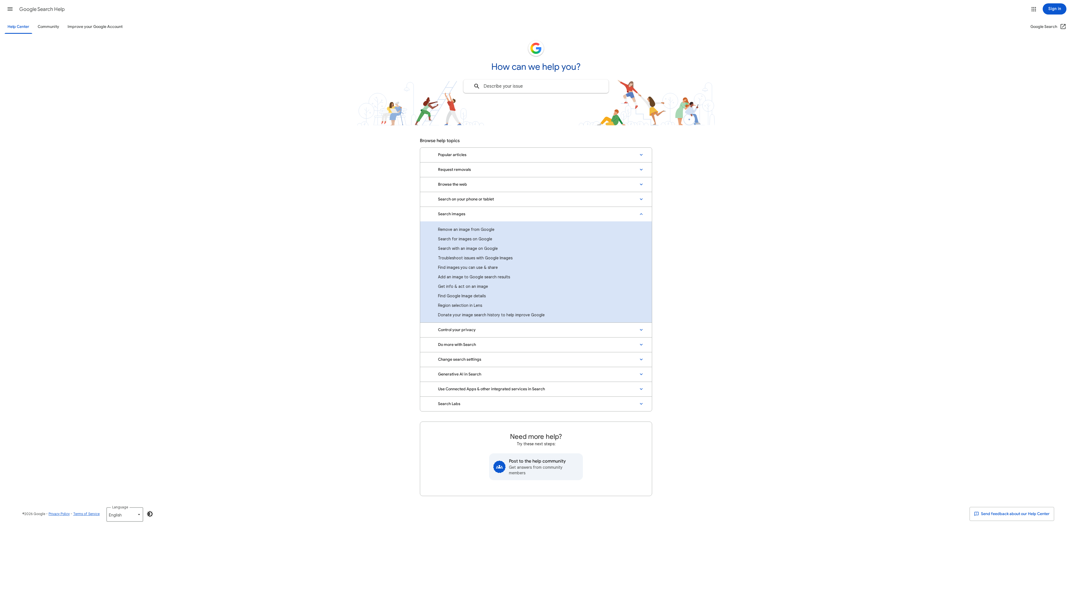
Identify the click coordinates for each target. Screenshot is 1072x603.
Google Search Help (42, 9)
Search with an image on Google (468, 248)
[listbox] (124, 514)
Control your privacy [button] (457, 329)
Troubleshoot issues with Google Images (475, 257)
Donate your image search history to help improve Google (491, 314)
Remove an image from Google (466, 229)
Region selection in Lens (460, 305)
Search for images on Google (465, 238)
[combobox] (536, 86)
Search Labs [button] (449, 403)
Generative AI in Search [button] (459, 374)
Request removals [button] (454, 169)
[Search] (477, 86)
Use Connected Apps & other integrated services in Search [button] (491, 389)
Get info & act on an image (463, 286)
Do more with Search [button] (457, 344)
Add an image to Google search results (474, 276)
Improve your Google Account (95, 26)
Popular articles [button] (452, 154)
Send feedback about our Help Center (1015, 513)
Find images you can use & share (468, 267)
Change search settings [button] (459, 359)
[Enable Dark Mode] (150, 514)
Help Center (18, 26)
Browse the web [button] (452, 184)
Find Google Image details (462, 295)
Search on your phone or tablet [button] (466, 199)
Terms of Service (86, 514)
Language (120, 507)
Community (48, 26)
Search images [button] (451, 214)
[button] (10, 9)
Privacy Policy (59, 514)
